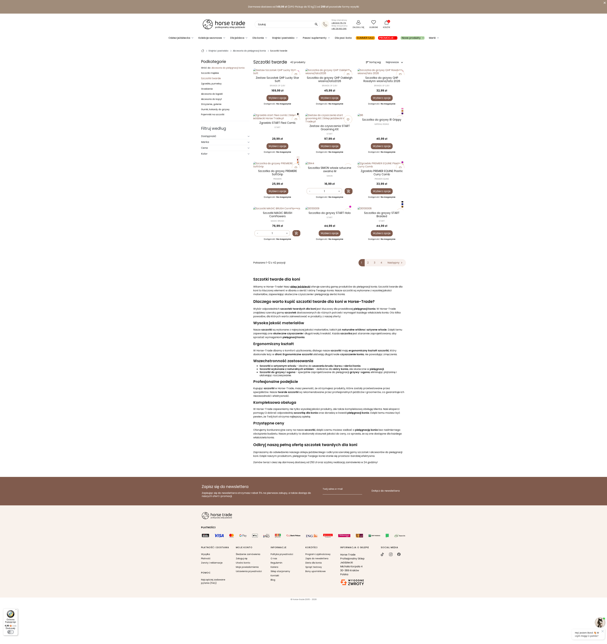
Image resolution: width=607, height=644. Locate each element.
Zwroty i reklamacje (212, 562)
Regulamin (276, 562)
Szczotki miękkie (210, 73)
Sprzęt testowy (313, 567)
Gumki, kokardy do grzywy (215, 109)
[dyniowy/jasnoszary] (298, 162)
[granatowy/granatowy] (402, 204)
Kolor (204, 154)
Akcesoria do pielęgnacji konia (228, 67)
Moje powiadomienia (247, 567)
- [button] (309, 191)
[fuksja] (402, 162)
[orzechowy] (402, 111)
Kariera (274, 567)
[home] (202, 50)
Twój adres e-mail (333, 489)
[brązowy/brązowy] (402, 207)
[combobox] (287, 24)
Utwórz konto (243, 562)
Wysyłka (205, 554)
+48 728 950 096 (338, 28)
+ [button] (339, 191)
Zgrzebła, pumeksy (211, 83)
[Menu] (16, 610)
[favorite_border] (382, 115)
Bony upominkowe (315, 571)
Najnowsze (395, 62)
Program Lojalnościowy (318, 554)
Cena (204, 148)
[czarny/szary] (298, 114)
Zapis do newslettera (316, 558)
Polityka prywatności (282, 554)
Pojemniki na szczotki (212, 114)
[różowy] (350, 207)
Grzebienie (207, 89)
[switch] (10, 632)
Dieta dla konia (313, 562)
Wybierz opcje (277, 98)
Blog (273, 579)
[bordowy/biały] (298, 160)
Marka (205, 142)
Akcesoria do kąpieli (212, 94)
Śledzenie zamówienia (248, 554)
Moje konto (244, 547)
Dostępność (208, 136)
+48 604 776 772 (338, 23)
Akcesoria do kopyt (211, 99)
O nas (274, 558)
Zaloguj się (241, 558)
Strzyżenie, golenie (211, 104)
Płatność (206, 558)
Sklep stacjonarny (280, 571)
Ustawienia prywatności (249, 571)
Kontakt (275, 575)
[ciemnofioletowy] (402, 113)
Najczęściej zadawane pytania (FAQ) (213, 581)
